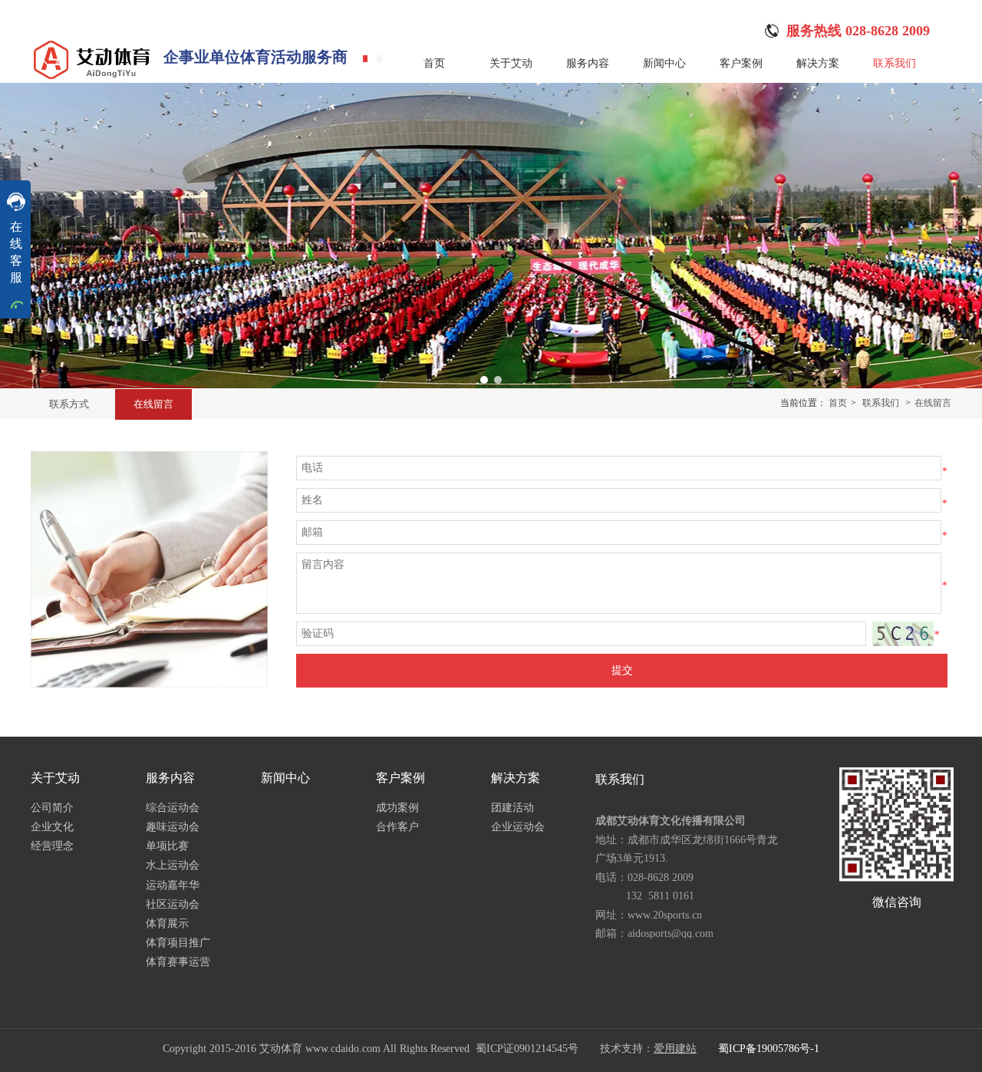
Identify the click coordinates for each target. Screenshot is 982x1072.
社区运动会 (172, 904)
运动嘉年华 (172, 885)
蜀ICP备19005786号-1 (768, 1048)
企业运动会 (518, 827)
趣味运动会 (172, 827)
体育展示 (167, 923)
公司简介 (52, 807)
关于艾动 (55, 777)
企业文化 (52, 827)
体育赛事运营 (178, 962)
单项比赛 (167, 846)
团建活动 (512, 807)
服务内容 (170, 777)
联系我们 (880, 402)
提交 (622, 670)
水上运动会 (172, 865)
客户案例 (400, 777)
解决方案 (515, 777)
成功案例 (397, 807)
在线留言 (932, 402)
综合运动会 (172, 807)
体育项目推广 (178, 942)
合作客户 (397, 827)
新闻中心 (285, 777)
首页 (838, 402)
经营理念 (52, 846)
